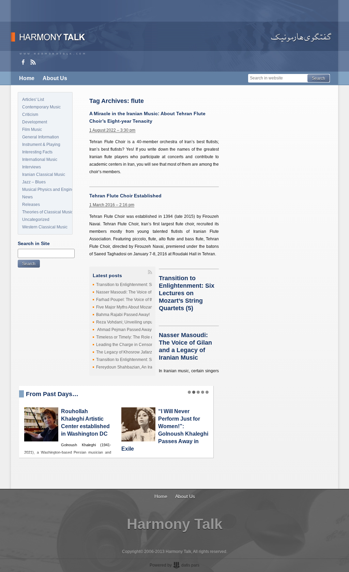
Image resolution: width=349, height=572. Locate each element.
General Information (40, 137)
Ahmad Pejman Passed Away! (124, 329)
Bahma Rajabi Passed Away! (123, 314)
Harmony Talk (175, 524)
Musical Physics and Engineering (47, 189)
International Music (39, 159)
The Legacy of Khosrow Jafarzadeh (129, 352)
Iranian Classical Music (43, 174)
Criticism (30, 114)
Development (34, 122)
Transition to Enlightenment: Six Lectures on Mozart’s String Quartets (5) (186, 293)
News (27, 197)
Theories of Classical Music (47, 212)
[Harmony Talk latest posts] (33, 62)
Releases (31, 204)
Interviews (31, 167)
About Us (55, 78)
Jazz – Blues (34, 182)
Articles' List (33, 99)
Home (26, 78)
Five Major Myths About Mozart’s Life (130, 307)
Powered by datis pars (174, 565)
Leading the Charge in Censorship (128, 344)
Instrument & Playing (41, 144)
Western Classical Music (44, 227)
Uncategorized (35, 219)
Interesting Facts (37, 152)
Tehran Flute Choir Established (125, 195)
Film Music (32, 129)
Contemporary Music (41, 107)
